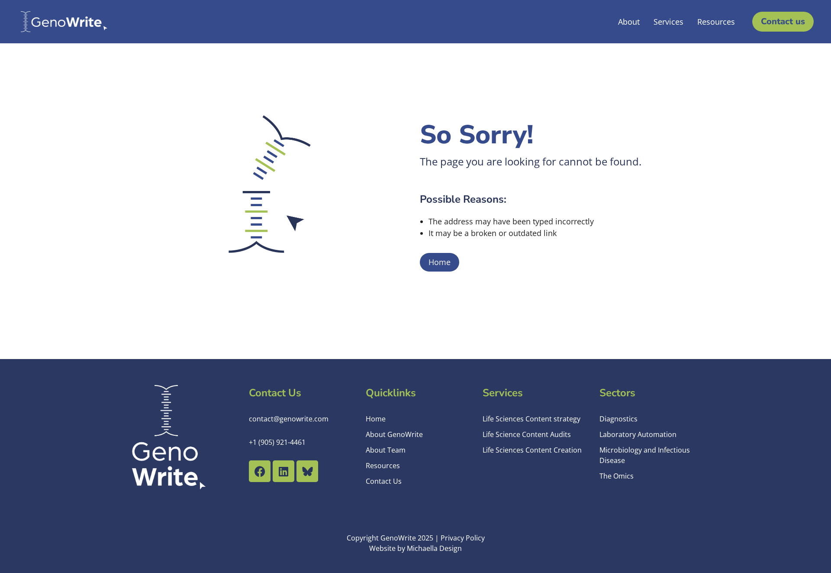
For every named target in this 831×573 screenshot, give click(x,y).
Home (439, 262)
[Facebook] (260, 471)
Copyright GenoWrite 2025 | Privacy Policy (416, 538)
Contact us (783, 21)
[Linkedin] (283, 471)
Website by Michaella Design (415, 548)
